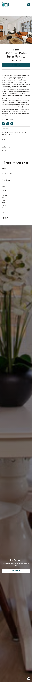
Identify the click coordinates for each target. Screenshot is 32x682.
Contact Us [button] (16, 570)
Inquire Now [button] (16, 65)
